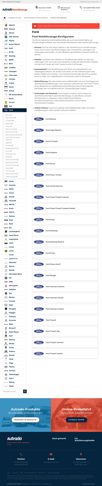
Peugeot (12, 309)
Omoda (11, 301)
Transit (9, 168)
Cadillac (12, 68)
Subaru (11, 351)
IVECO (11, 212)
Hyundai (12, 201)
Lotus (11, 251)
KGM (10, 224)
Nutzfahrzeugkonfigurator (36, 18)
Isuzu (10, 208)
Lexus (11, 247)
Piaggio (11, 313)
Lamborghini (14, 231)
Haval (11, 193)
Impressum (15, 473)
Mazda (11, 270)
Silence (11, 340)
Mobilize (12, 289)
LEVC (10, 243)
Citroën (11, 79)
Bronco (8, 115)
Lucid (11, 255)
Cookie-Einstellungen (53, 473)
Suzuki (11, 355)
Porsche (12, 320)
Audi (10, 48)
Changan (12, 71)
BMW (11, 60)
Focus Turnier (11, 129)
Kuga (8, 142)
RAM (10, 324)
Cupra (11, 83)
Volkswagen (13, 374)
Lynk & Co (12, 259)
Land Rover (13, 235)
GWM (11, 189)
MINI (10, 282)
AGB (21, 473)
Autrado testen (76, 420)
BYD (10, 64)
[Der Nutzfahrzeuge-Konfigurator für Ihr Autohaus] (14, 9)
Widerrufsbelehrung (30, 473)
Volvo (11, 378)
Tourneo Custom (12, 165)
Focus (8, 126)
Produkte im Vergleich (25, 420)
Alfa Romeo (13, 37)
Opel (10, 305)
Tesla (10, 359)
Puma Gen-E (10, 154)
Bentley (11, 56)
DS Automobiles (15, 95)
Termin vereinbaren (58, 18)
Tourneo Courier (11, 162)
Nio (10, 293)
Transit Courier (11, 176)
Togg (10, 363)
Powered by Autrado (89, 484)
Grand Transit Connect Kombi (12, 139)
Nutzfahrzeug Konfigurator (89, 2)
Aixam (11, 33)
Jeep (10, 220)
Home (6, 18)
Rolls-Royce (13, 332)
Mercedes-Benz (15, 274)
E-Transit (9, 120)
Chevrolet (12, 75)
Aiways (11, 29)
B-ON (10, 52)
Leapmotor (13, 239)
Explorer (9, 123)
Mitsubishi (13, 286)
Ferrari (11, 102)
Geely (11, 181)
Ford (10, 110)
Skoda (11, 343)
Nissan (11, 297)
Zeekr (11, 386)
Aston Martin (14, 44)
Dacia (11, 87)
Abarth (11, 25)
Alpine (11, 41)
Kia (10, 228)
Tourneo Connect (11, 159)
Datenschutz (41, 473)
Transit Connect (11, 174)
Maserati (12, 262)
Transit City (9, 171)
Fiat (10, 106)
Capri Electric (10, 118)
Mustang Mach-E (12, 148)
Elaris (11, 98)
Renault (12, 328)
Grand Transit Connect (13, 135)
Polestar (12, 317)
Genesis (12, 185)
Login (8, 473)
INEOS (11, 204)
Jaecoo (11, 216)
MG (10, 278)
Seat (10, 336)
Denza (11, 91)
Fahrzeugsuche (14, 18)
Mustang (9, 145)
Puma (8, 151)
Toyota (11, 367)
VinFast (11, 371)
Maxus (11, 266)
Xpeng (11, 382)
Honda (11, 197)
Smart (11, 347)
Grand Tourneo (11, 132)
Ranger (8, 156)
